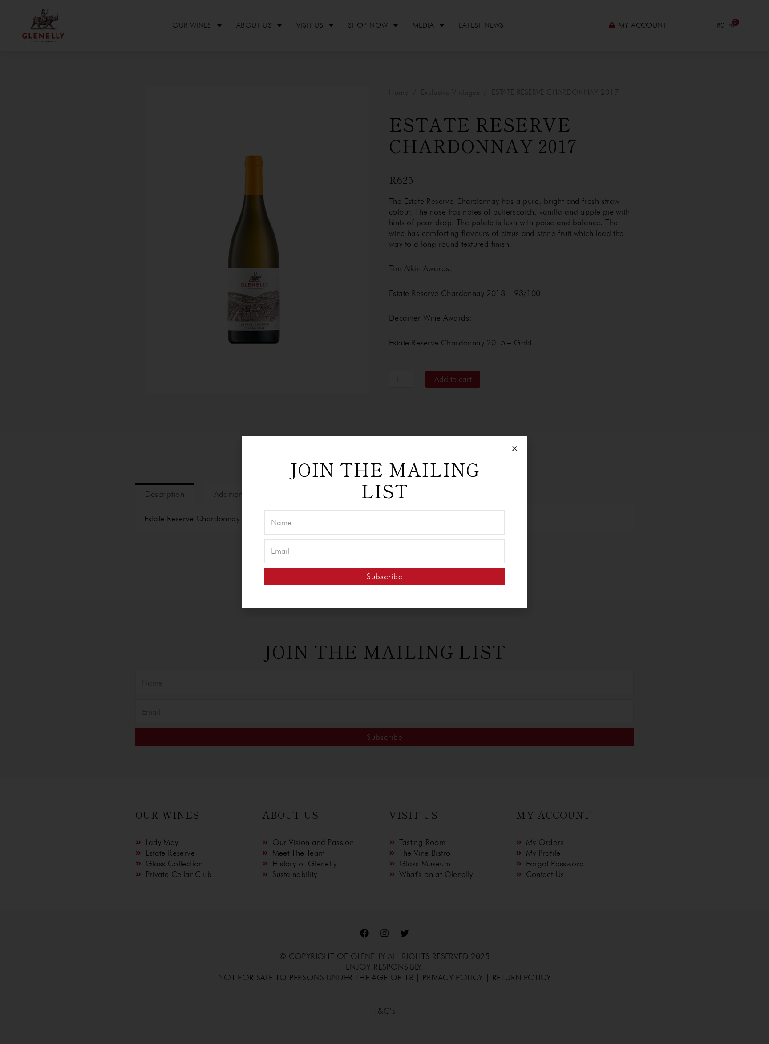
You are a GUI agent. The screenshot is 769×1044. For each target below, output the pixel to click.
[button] (514, 448)
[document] (384, 522)
